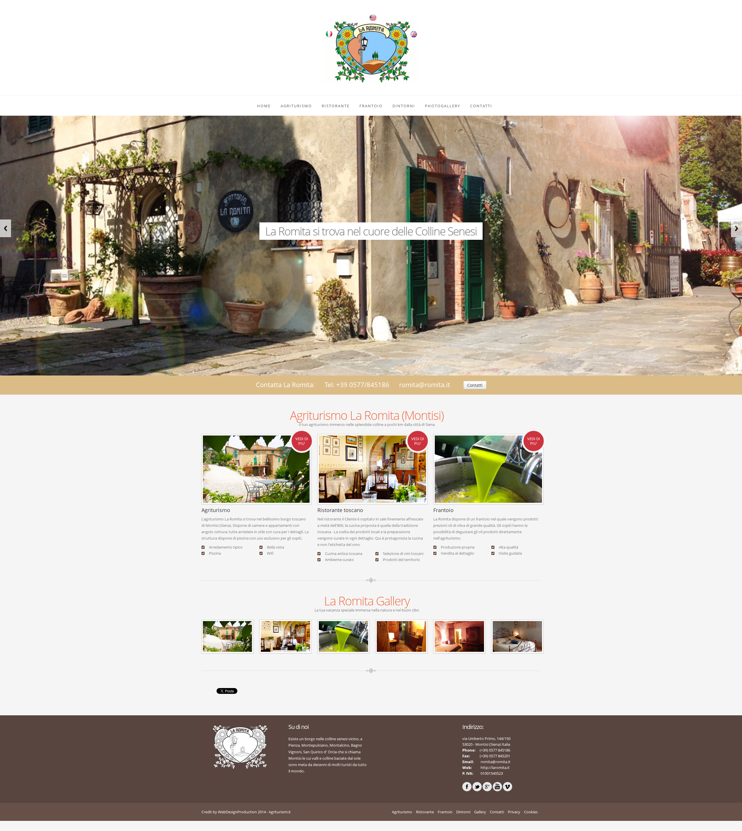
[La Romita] (227, 636)
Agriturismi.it (280, 811)
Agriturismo (296, 105)
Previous (5, 228)
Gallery (480, 811)
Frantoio (371, 105)
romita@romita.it (424, 384)
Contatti (481, 105)
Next (736, 228)
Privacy (514, 811)
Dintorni (403, 105)
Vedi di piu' (301, 441)
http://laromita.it (495, 767)
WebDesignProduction (237, 811)
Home (264, 105)
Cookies (531, 811)
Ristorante (336, 105)
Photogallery (442, 105)
